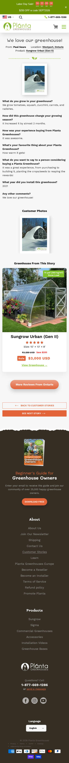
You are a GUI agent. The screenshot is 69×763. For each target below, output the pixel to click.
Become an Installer (34, 575)
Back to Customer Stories (37, 405)
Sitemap (40, 744)
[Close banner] (65, 7)
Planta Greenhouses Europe (34, 563)
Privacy (13, 744)
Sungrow (34, 619)
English (33, 728)
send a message (36, 689)
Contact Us (35, 546)
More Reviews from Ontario (34, 384)
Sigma (34, 625)
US (9, 17)
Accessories (34, 637)
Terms (22, 744)
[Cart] (54, 26)
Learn (35, 557)
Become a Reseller (34, 569)
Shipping (34, 540)
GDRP (31, 744)
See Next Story (32, 413)
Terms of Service (34, 581)
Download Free (34, 501)
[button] (63, 26)
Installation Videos (34, 642)
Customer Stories (34, 552)
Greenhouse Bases (34, 648)
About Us (34, 528)
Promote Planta (34, 593)
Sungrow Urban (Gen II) (40, 50)
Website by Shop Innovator (20, 746)
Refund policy (34, 587)
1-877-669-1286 (56, 17)
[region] (34, 7)
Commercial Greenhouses (34, 631)
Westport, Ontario (53, 47)
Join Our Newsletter (35, 534)
